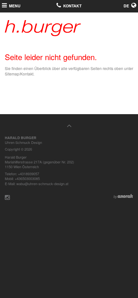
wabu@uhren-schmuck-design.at (42, 183)
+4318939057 (28, 173)
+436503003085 (27, 178)
